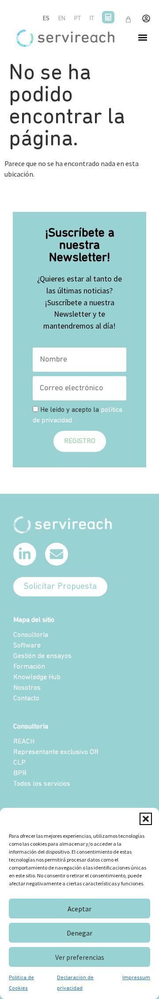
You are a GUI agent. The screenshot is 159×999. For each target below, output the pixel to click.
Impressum (136, 977)
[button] (145, 818)
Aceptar (79, 908)
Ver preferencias (79, 957)
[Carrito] (128, 19)
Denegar (79, 933)
